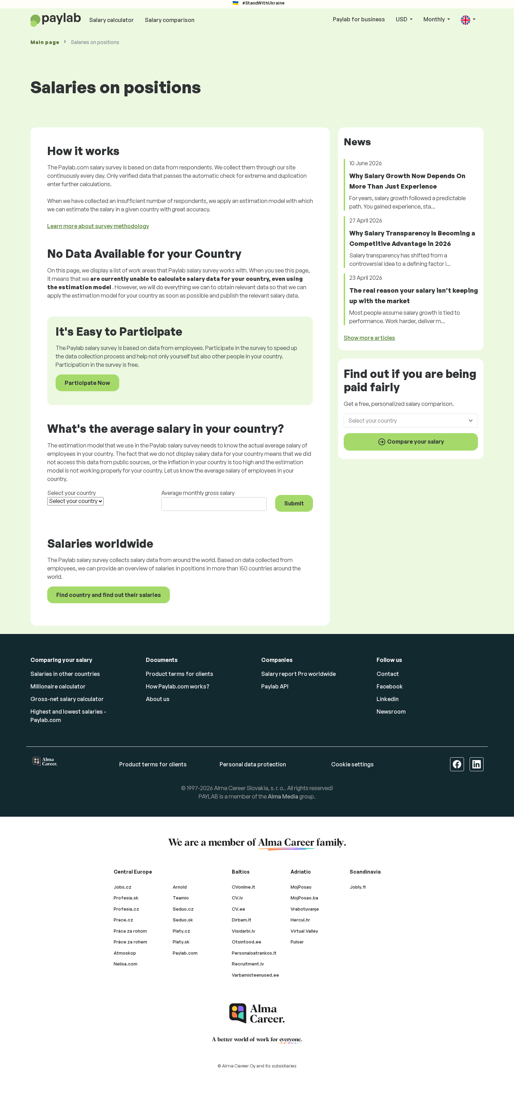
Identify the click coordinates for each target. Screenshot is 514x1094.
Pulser (297, 942)
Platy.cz (181, 931)
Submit (294, 503)
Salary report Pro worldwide (298, 673)
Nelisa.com (125, 964)
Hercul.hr (300, 919)
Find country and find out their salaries (108, 594)
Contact (388, 673)
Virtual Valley (304, 931)
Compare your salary (415, 441)
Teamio (181, 897)
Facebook (390, 686)
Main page (44, 42)
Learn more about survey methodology (98, 226)
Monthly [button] (434, 19)
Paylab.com (185, 953)
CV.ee (238, 909)
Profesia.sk (126, 897)
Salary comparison (169, 19)
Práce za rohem (130, 942)
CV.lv (237, 897)
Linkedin (388, 698)
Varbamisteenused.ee (255, 975)
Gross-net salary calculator (67, 698)
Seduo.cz (183, 909)
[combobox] (406, 420)
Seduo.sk (183, 919)
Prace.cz (123, 919)
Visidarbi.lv (243, 931)
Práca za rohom (130, 931)
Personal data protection (253, 764)
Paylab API (274, 686)
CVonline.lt (243, 887)
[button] (468, 19)
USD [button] (402, 19)
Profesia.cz (126, 909)
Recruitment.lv (248, 964)
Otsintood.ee (246, 942)
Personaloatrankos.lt (254, 953)
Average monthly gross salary (198, 492)
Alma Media (283, 796)
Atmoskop (125, 953)
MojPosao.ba (304, 897)
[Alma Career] (257, 1013)
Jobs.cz (122, 887)
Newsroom (391, 711)
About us (158, 698)
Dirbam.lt (241, 919)
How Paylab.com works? (177, 686)
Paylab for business (359, 19)
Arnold (180, 887)
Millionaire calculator (58, 686)
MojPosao (301, 887)
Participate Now (87, 382)
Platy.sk (181, 942)
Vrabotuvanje (305, 909)
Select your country (71, 492)
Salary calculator (111, 19)
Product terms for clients (179, 673)
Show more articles (369, 337)
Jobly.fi (358, 887)
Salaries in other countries (65, 673)
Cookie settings (352, 764)
